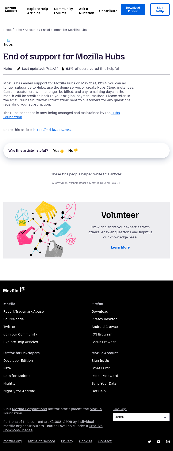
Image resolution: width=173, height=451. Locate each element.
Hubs (18, 30)
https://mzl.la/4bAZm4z (52, 130)
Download (100, 311)
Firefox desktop (105, 319)
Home (7, 30)
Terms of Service (41, 441)
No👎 (73, 150)
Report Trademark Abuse (23, 311)
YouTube (158, 441)
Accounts (31, 30)
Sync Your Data (104, 383)
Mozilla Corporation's (29, 409)
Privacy (67, 441)
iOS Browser (102, 334)
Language (120, 409)
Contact (105, 441)
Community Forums (63, 11)
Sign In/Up (160, 9)
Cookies (85, 441)
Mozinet (94, 183)
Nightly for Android (19, 391)
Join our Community (20, 334)
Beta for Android (17, 376)
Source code (13, 319)
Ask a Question (86, 11)
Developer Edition (18, 361)
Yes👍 (58, 150)
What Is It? (101, 368)
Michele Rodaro (78, 183)
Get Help (99, 391)
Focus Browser (104, 342)
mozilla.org (12, 441)
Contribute (108, 11)
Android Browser (105, 327)
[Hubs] (8, 42)
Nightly (9, 383)
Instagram (168, 441)
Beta (7, 368)
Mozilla (13, 290)
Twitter (9, 327)
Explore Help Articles (37, 11)
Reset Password (105, 376)
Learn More (120, 247)
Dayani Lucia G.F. (110, 183)
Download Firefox (133, 9)
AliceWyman (60, 183)
